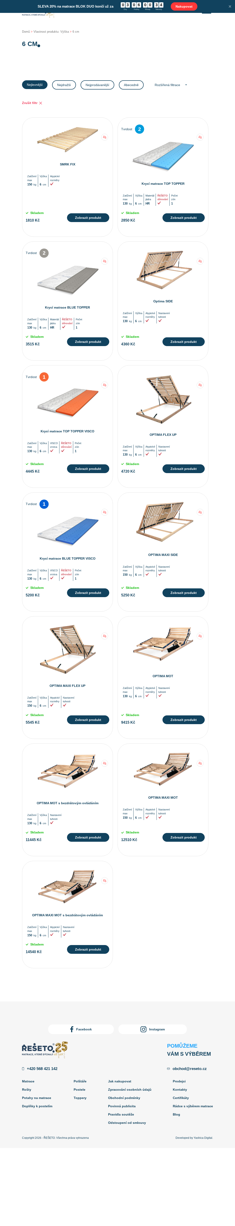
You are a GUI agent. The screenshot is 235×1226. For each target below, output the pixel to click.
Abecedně (131, 85)
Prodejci (179, 1081)
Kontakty (180, 1089)
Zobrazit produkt (88, 218)
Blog (176, 1114)
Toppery (80, 1098)
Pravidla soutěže (121, 1114)
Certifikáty (181, 1098)
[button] (104, 137)
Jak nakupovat (119, 1081)
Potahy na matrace (36, 1098)
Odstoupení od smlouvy (127, 1123)
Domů (26, 31)
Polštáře (80, 1081)
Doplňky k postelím (37, 1106)
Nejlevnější (35, 85)
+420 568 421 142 (42, 1069)
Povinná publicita (122, 1106)
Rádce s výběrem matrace (193, 1106)
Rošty (26, 1089)
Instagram (157, 1029)
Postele (79, 1089)
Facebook (84, 1029)
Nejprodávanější (97, 85)
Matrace (28, 1081)
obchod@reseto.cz (190, 1069)
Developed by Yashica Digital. (194, 1137)
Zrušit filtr (29, 103)
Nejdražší (64, 85)
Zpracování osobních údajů (129, 1089)
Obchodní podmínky (124, 1098)
